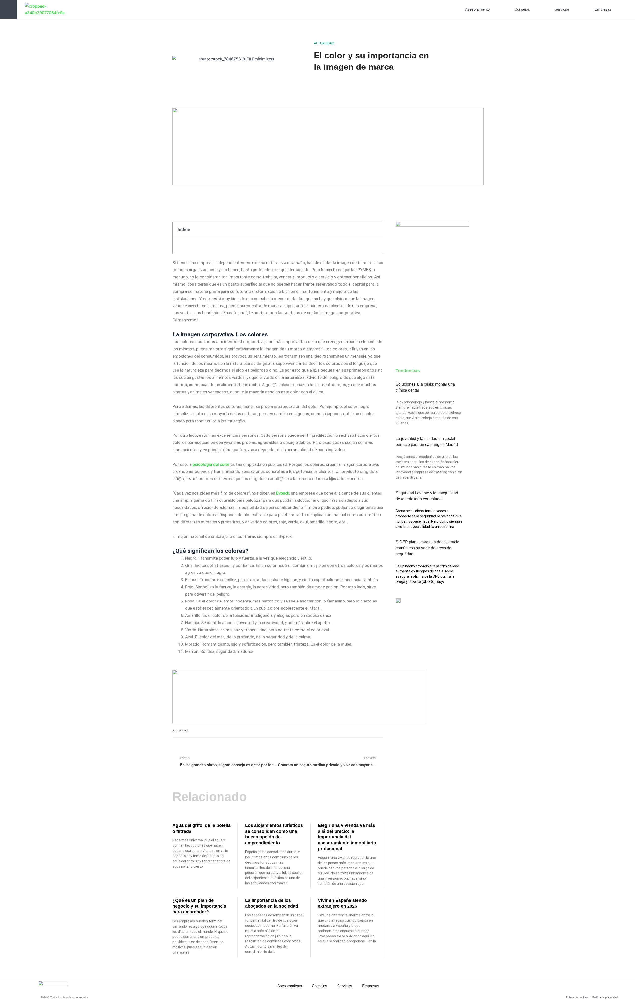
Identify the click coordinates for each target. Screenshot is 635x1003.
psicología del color (210, 464)
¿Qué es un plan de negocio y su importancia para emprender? (199, 906)
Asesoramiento (477, 9)
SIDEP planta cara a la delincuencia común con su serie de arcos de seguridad (427, 548)
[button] (624, 9)
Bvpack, (283, 493)
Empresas (603, 9)
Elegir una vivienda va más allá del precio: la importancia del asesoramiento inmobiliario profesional (347, 837)
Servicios (562, 9)
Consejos (522, 9)
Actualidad (324, 43)
